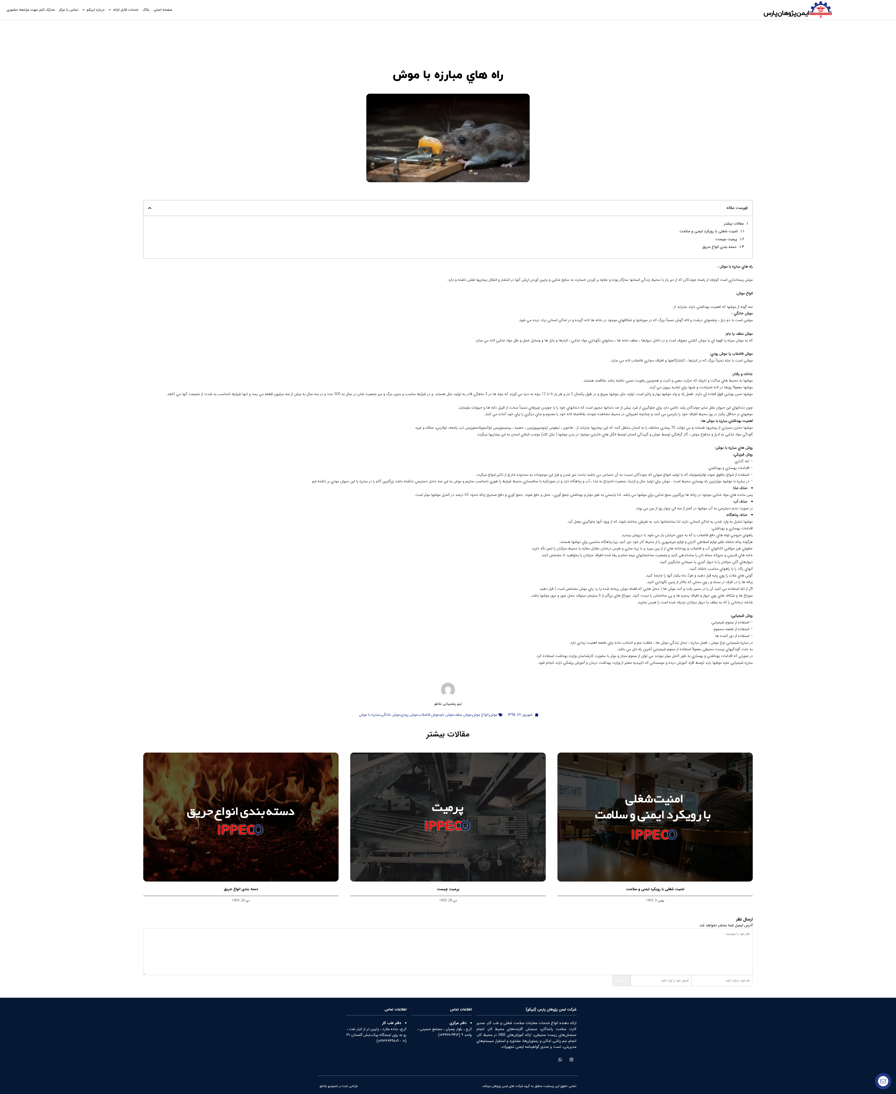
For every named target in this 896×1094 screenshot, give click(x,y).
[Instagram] (571, 1060)
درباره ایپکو (96, 9)
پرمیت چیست (726, 239)
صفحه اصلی (163, 9)
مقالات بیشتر (734, 223)
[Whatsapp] (560, 1060)
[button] (149, 208)
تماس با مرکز (68, 9)
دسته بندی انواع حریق (719, 247)
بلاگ (146, 9)
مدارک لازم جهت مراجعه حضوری (31, 9)
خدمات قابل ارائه (126, 9)
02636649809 (388, 1041)
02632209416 (449, 1035)
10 (403, 1041)
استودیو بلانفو (329, 1086)
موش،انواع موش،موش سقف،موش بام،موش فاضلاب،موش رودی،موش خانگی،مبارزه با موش (428, 715)
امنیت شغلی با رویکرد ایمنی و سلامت (708, 231)
